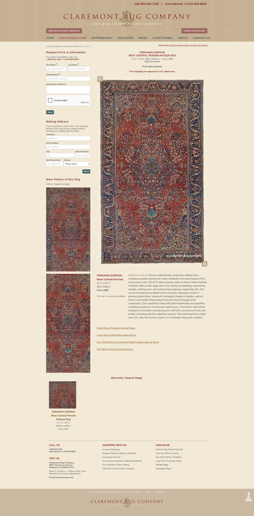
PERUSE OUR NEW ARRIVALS (64, 31)
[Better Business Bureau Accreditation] (249, 496)
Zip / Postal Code (53, 160)
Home (50, 37)
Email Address (53, 74)
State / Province (81, 152)
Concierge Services (111, 457)
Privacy (148, 492)
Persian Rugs (162, 465)
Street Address (52, 143)
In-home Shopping (111, 449)
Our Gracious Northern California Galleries (122, 461)
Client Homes (162, 37)
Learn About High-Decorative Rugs (116, 335)
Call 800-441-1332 (146, 3)
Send (50, 112)
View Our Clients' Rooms (167, 453)
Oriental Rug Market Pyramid (169, 449)
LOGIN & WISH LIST (194, 31)
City (48, 152)
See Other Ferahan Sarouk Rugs (115, 349)
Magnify (100, 79)
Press (142, 37)
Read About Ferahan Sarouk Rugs (116, 328)
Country (67, 160)
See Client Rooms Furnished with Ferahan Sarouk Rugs (128, 342)
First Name (51, 64)
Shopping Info (101, 37)
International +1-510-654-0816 (185, 3)
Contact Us (201, 37)
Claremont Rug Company (127, 19)
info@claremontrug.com (61, 477)
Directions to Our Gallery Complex (118, 468)
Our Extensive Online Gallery (115, 465)
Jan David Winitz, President (168, 457)
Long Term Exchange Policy (169, 461)
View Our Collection (54, 46)
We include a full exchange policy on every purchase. (183, 45)
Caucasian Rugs (163, 468)
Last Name (73, 64)
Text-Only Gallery (160, 492)
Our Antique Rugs (72, 37)
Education (125, 37)
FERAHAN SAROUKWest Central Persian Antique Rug (63, 415)
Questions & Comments (56, 84)
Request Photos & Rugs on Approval (119, 453)
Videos (183, 37)
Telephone (50, 135)
